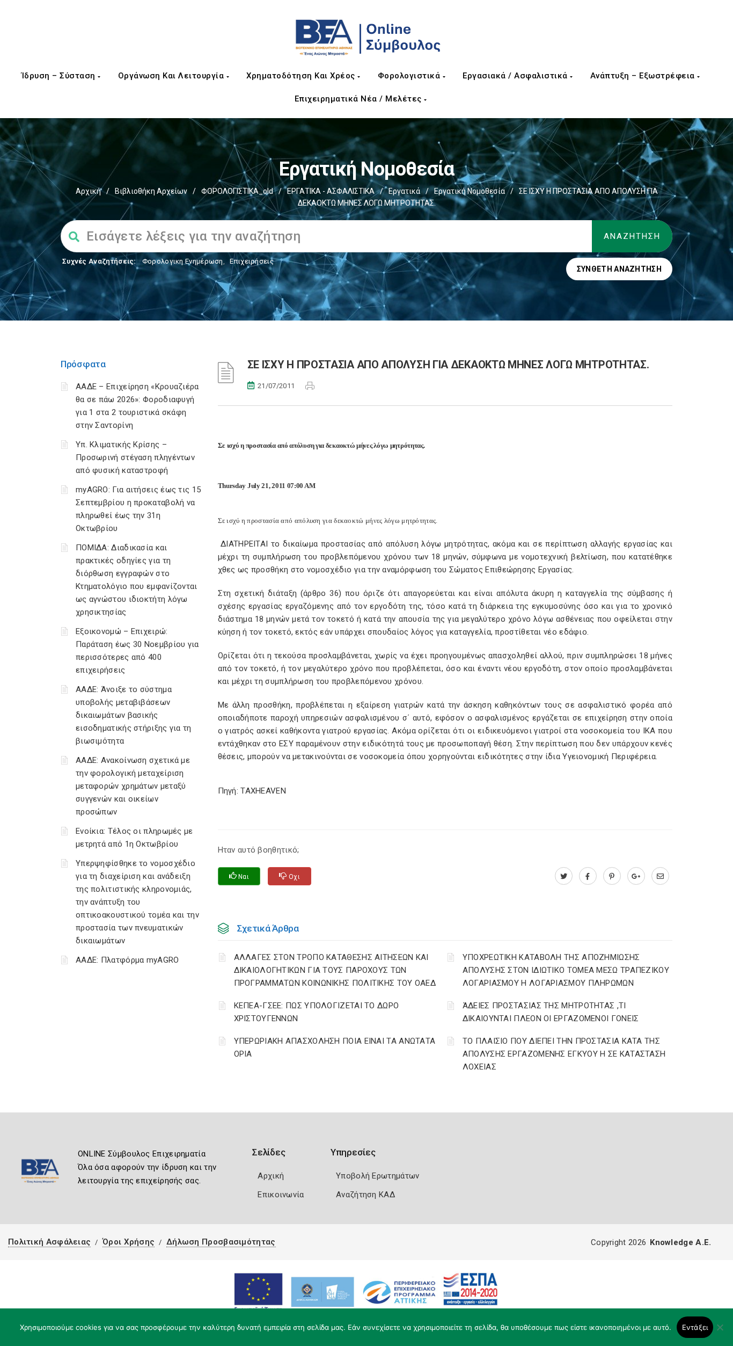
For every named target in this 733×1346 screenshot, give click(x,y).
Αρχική (88, 191)
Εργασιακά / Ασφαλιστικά (516, 76)
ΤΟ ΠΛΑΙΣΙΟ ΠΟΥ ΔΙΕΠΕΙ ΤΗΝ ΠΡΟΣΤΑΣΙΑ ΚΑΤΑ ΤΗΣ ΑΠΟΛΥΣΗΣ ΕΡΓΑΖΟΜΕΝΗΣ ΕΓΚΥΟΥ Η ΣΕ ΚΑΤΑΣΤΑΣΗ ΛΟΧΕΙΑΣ (564, 1054)
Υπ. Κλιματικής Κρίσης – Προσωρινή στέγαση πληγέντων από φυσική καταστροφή (135, 457)
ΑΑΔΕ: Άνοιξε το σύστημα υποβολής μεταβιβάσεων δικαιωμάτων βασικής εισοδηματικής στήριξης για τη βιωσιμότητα (134, 715)
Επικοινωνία (281, 1194)
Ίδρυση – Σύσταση (59, 76)
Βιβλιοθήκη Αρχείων (151, 191)
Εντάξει (695, 1327)
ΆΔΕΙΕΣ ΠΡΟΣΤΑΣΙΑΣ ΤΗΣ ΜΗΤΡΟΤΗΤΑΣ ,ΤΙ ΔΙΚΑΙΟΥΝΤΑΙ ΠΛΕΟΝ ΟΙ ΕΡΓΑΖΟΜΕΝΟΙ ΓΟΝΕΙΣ (551, 1012)
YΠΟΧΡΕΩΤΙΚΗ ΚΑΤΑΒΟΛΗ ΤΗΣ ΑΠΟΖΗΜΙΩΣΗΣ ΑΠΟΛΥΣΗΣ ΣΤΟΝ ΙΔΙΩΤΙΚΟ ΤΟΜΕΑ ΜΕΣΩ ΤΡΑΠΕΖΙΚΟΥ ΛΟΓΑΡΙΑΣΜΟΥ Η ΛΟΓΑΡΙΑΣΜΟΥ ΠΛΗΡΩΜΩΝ (566, 970)
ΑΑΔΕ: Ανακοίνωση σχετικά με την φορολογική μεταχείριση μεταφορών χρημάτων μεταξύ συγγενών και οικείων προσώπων (133, 786)
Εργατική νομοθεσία (469, 191)
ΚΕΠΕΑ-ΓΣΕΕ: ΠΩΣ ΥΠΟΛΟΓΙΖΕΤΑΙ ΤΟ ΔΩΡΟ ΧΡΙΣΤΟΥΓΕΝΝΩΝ (316, 1012)
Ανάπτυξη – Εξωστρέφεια (644, 76)
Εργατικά (404, 191)
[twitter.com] (564, 876)
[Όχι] (719, 1332)
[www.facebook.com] (588, 876)
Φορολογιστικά (410, 76)
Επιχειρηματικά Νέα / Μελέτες (359, 99)
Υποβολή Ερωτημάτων (377, 1176)
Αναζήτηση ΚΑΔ (365, 1194)
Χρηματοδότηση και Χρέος (301, 76)
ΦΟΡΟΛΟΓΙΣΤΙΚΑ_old (237, 191)
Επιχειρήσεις (252, 261)
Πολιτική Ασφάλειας (49, 1242)
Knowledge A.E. (680, 1242)
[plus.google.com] (636, 876)
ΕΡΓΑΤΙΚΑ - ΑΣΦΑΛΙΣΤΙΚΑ (331, 191)
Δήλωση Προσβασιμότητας (221, 1242)
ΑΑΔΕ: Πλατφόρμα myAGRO (127, 960)
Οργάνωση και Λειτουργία (172, 76)
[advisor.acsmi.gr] (660, 876)
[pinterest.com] (612, 876)
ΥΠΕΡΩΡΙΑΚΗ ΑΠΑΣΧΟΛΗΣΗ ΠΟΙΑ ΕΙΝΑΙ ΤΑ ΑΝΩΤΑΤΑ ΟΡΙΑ (335, 1047)
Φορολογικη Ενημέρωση (182, 261)
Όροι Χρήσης (128, 1242)
